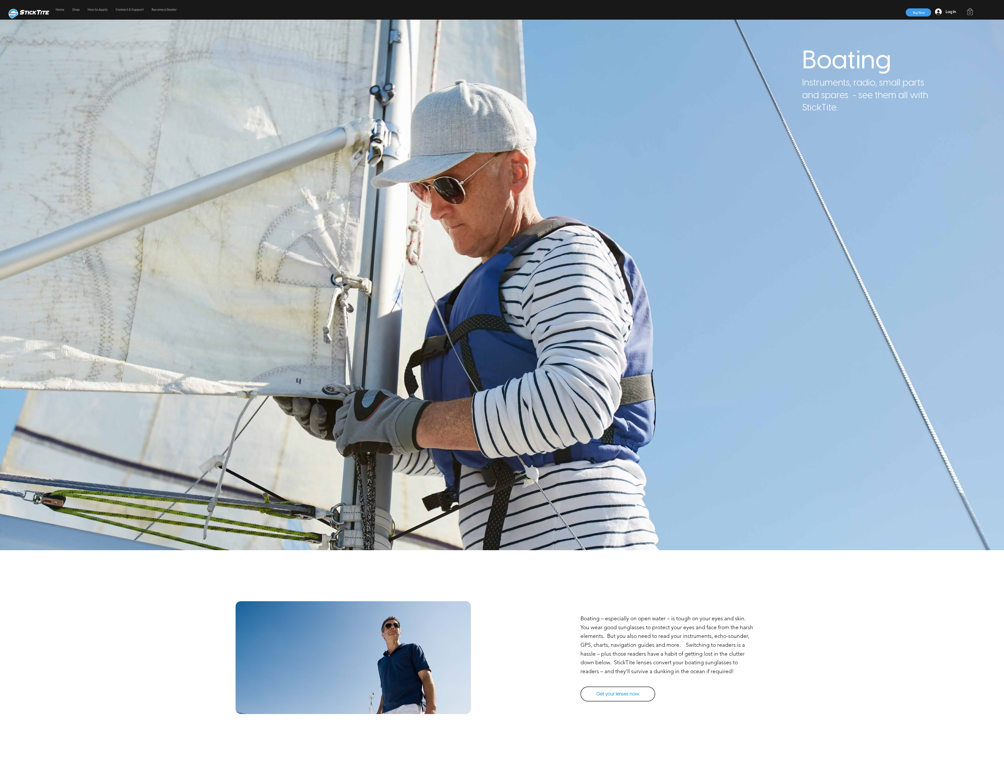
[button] (970, 11)
